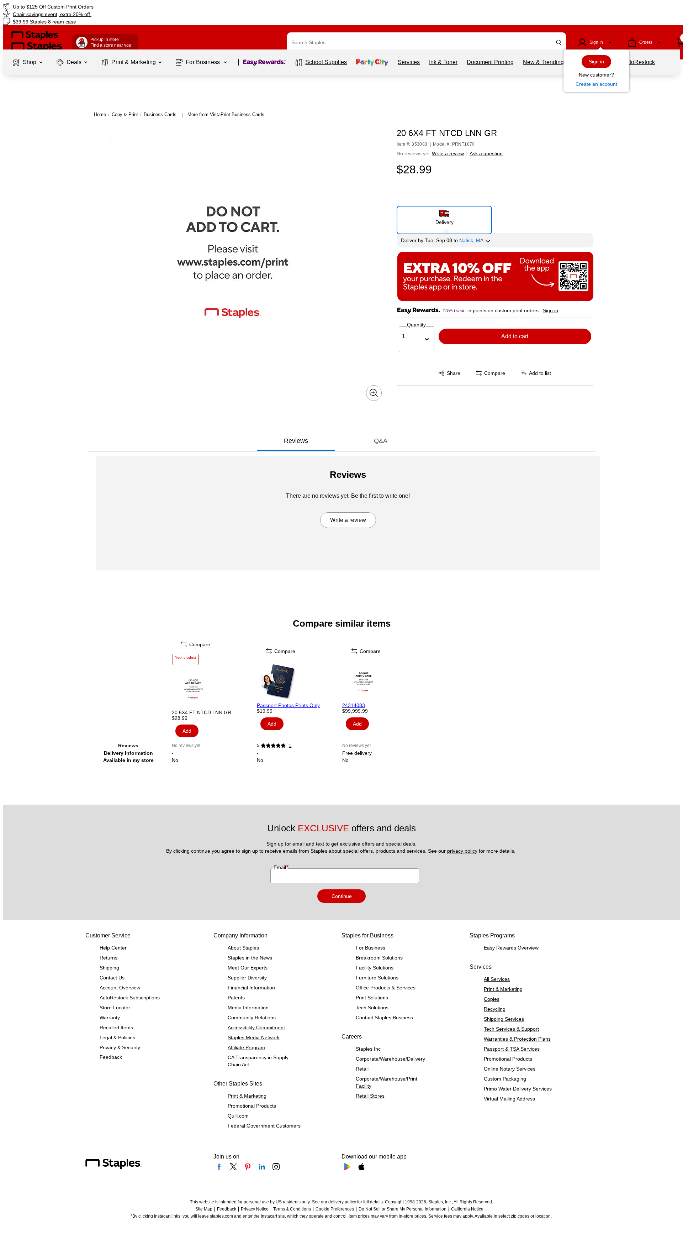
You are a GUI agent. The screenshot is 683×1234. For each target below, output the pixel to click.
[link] (116, 6)
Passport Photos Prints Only (288, 705)
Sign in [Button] (550, 310)
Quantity (416, 324)
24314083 (353, 705)
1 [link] (290, 745)
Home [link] (100, 114)
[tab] (296, 440)
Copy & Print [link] (125, 114)
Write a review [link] (448, 153)
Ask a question (486, 153)
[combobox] (426, 42)
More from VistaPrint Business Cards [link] (225, 114)
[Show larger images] (374, 393)
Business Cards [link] (160, 114)
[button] (559, 42)
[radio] (444, 217)
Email (280, 867)
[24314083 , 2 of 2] (384, 681)
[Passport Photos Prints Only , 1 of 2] (299, 681)
